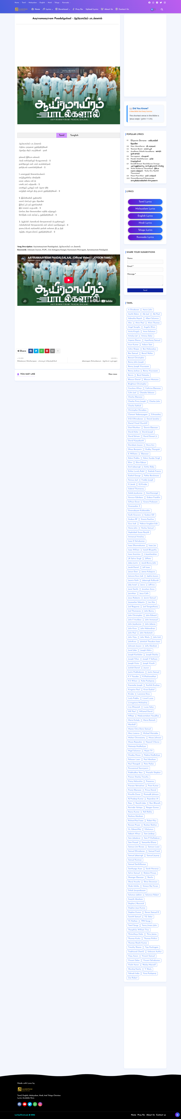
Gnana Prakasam (150, 502)
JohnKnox (132, 642)
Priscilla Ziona (134, 794)
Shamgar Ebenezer (136, 877)
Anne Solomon (149, 332)
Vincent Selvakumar (151, 960)
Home (17, 2)
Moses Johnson (155, 738)
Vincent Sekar (134, 960)
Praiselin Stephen (153, 773)
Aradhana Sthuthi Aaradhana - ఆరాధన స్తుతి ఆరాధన (146, 153)
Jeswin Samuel (150, 598)
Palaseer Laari (134, 760)
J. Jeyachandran (150, 554)
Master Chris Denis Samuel (139, 729)
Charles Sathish (134, 406)
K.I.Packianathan (149, 677)
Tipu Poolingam (151, 947)
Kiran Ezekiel (149, 690)
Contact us (161, 1115)
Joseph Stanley (152, 655)
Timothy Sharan (135, 947)
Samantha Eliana (149, 842)
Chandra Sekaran (147, 393)
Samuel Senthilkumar (137, 864)
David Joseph (147, 432)
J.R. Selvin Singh (134, 559)
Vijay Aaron (133, 956)
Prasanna (150, 781)
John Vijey (132, 637)
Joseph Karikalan (135, 655)
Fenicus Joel (133, 480)
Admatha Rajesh (135, 318)
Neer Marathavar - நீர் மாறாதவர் (143, 146)
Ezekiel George (134, 476)
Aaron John (147, 310)
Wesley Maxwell (149, 965)
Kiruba (131, 694)
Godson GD (149, 515)
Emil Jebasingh (134, 467)
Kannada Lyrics (145, 237)
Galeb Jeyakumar (135, 493)
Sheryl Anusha (134, 882)
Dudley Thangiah (152, 449)
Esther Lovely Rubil (136, 471)
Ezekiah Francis (154, 471)
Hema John (133, 528)
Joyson (146, 668)
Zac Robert (132, 978)
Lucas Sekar (149, 707)
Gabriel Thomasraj (136, 489)
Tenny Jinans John (149, 925)
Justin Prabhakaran (136, 672)
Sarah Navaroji (152, 869)
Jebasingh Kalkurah (150, 580)
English (42, 2)
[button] (162, 9)
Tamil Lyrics (145, 202)
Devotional (63, 9)
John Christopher (135, 615)
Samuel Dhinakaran (136, 851)
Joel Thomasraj (134, 611)
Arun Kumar (133, 345)
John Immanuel (151, 620)
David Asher (133, 432)
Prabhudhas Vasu (135, 773)
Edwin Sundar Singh (151, 458)
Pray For (79, 9)
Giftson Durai (134, 502)
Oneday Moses (134, 755)
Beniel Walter (147, 353)
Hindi (50, 2)
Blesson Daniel (134, 380)
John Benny (149, 611)
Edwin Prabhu (134, 458)
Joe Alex (151, 602)
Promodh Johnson (151, 794)
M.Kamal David (145, 711)
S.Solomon (149, 829)
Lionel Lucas (148, 698)
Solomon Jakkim (135, 895)
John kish (157, 637)
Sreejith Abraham (135, 899)
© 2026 (32, 1115)
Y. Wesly (148, 969)
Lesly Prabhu (133, 698)
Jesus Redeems (134, 598)
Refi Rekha (147, 812)
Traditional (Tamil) (136, 952)
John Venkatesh (146, 633)
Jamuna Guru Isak (135, 576)
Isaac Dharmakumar (136, 546)
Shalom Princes (150, 873)
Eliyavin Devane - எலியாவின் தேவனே (144, 142)
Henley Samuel (147, 528)
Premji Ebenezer (135, 790)
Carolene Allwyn (135, 388)
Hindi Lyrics (145, 223)
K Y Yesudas (133, 677)
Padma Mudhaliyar (152, 755)
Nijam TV (148, 751)
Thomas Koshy (134, 939)
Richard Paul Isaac (136, 821)
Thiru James (152, 934)
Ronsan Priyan (134, 825)
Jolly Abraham (151, 646)
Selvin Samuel (134, 873)
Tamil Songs (133, 925)
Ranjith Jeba (141, 803)
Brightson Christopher (137, 384)
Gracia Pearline (147, 519)
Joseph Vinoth (149, 663)
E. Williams (133, 454)
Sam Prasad (133, 842)
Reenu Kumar (134, 812)
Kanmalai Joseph (135, 685)
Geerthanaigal (152, 493)
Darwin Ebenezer (151, 428)
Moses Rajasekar (135, 742)
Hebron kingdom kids (149, 524)
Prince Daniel (150, 790)
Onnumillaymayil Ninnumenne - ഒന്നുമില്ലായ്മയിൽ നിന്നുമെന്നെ (144, 179)
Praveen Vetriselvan (136, 786)
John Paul (132, 633)
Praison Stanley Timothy (138, 777)
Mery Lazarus (134, 733)
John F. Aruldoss (135, 620)
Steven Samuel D (152, 912)
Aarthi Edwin (133, 314)
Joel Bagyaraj (133, 607)
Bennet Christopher (136, 358)
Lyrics (48, 9)
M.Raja (131, 716)
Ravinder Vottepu (135, 808)
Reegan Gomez (152, 808)
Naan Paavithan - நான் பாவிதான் (143, 176)
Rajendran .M (152, 799)
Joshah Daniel (134, 668)
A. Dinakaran (133, 310)
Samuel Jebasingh (135, 856)
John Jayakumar (135, 624)
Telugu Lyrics (145, 230)
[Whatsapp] (41, 351)
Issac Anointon (134, 554)
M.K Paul (132, 711)
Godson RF (132, 519)
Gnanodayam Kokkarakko (139, 511)
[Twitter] (36, 351)
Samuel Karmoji (135, 860)
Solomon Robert (152, 895)
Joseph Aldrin (146, 650)
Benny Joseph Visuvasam (138, 366)
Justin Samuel (153, 672)
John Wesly (145, 637)
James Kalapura (148, 572)
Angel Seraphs (134, 327)
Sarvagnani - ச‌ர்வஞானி (140, 156)
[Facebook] (30, 351)
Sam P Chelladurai (152, 838)
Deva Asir (150, 445)
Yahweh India (133, 973)
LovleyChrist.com (21, 1115)
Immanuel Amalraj (136, 537)
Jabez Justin (133, 563)
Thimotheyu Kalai (135, 934)
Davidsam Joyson (135, 445)
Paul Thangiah (134, 764)
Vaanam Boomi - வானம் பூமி (141, 149)
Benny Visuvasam (150, 371)
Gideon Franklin (153, 497)
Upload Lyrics (92, 9)
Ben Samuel (133, 353)
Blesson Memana (151, 380)
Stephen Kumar (134, 912)
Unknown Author (155, 952)
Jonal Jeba (132, 650)
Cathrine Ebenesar (153, 388)
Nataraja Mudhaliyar (137, 746)
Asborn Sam (147, 345)
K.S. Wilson (132, 681)
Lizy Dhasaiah (134, 707)
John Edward (151, 615)
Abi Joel (146, 314)
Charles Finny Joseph (137, 401)
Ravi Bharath (154, 803)
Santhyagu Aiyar (135, 869)
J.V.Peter (148, 559)
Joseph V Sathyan (150, 659)
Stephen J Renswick (136, 904)
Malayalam (33, 2)
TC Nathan (133, 921)
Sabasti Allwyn (134, 834)
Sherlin (150, 877)
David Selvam (134, 436)
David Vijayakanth (136, 441)
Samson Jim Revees (136, 847)
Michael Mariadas (150, 733)
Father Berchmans (151, 476)
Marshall (132, 725)
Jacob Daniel (133, 567)
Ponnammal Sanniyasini (138, 768)
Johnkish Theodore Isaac (150, 642)
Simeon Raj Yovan (150, 886)
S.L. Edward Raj (134, 829)
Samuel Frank (154, 851)
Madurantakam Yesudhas (148, 716)
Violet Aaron (133, 965)
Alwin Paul (139, 323)
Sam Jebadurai (134, 838)
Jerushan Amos (148, 589)
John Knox (132, 629)
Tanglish (74, 135)
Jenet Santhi (133, 589)
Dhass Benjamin (135, 449)
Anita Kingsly (134, 332)
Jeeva (142, 585)
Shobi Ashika (133, 886)
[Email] (52, 351)
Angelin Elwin (149, 327)
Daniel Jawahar (153, 419)
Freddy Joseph (147, 480)
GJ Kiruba (143, 484)
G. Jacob (131, 484)
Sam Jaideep (149, 834)
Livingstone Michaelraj (137, 703)
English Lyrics (145, 216)
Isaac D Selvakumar (136, 541)
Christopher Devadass (137, 410)
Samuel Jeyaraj (153, 856)
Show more (113, 374)
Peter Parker (149, 764)
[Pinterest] (47, 351)
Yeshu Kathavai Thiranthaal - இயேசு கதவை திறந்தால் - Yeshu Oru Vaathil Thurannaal (145, 171)
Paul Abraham (150, 760)
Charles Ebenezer (135, 397)
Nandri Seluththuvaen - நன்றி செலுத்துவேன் (142, 160)
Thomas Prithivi (150, 939)
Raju (130, 803)
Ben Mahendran (149, 349)
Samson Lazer (154, 847)
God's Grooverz (134, 515)
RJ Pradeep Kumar (136, 799)
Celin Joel (132, 393)
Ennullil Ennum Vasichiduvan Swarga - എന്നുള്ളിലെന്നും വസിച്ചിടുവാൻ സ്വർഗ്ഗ (147, 165)
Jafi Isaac (146, 567)
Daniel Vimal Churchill (137, 423)
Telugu (57, 2)
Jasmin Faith (133, 580)
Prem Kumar (153, 786)
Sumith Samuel (134, 917)
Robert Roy (151, 821)
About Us (108, 9)
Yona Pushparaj (149, 973)
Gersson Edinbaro (135, 497)
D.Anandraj (156, 415)
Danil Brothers (134, 428)
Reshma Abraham (135, 816)
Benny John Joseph (136, 362)
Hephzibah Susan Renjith (138, 532)
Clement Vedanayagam (138, 415)
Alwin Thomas (154, 323)
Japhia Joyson (152, 576)
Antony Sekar (147, 336)
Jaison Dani (133, 572)
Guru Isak (132, 524)
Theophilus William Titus (138, 930)
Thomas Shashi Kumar (137, 943)
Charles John (154, 401)
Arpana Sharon (134, 340)
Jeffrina (151, 585)
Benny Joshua (134, 371)
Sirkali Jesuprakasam (137, 891)
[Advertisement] (70, 46)
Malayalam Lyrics (145, 209)
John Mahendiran (147, 629)
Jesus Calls (144, 594)
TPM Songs (146, 921)
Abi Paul (156, 314)
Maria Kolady (134, 720)
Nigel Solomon (134, 751)
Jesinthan (132, 594)
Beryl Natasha (143, 375)
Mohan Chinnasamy (136, 738)
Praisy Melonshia (135, 781)
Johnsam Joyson (135, 646)
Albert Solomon (152, 318)
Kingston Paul (134, 690)
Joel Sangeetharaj (150, 607)
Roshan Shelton (150, 825)
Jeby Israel (132, 585)
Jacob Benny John (149, 563)
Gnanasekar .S (134, 506)
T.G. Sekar (148, 917)
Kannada (65, 2)
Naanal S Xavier (153, 742)
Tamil (24, 2)
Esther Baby (149, 467)
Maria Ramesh (149, 720)
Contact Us (123, 9)
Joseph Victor (133, 663)
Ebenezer (145, 454)
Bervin (130, 375)
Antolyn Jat (133, 336)
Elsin (130, 463)
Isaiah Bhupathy (150, 550)
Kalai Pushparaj (147, 681)
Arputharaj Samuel (152, 340)
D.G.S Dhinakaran (135, 419)
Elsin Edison (141, 463)
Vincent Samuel (148, 956)
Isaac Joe (152, 546)
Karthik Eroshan (153, 685)
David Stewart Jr (150, 436)
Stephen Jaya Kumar (136, 908)
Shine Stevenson (150, 882)
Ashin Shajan (133, 349)
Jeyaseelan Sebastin (136, 602)
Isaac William (134, 550)
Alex (130, 323)
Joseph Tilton (133, 659)
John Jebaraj (150, 624)
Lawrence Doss (143, 694)
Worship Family (134, 969)
